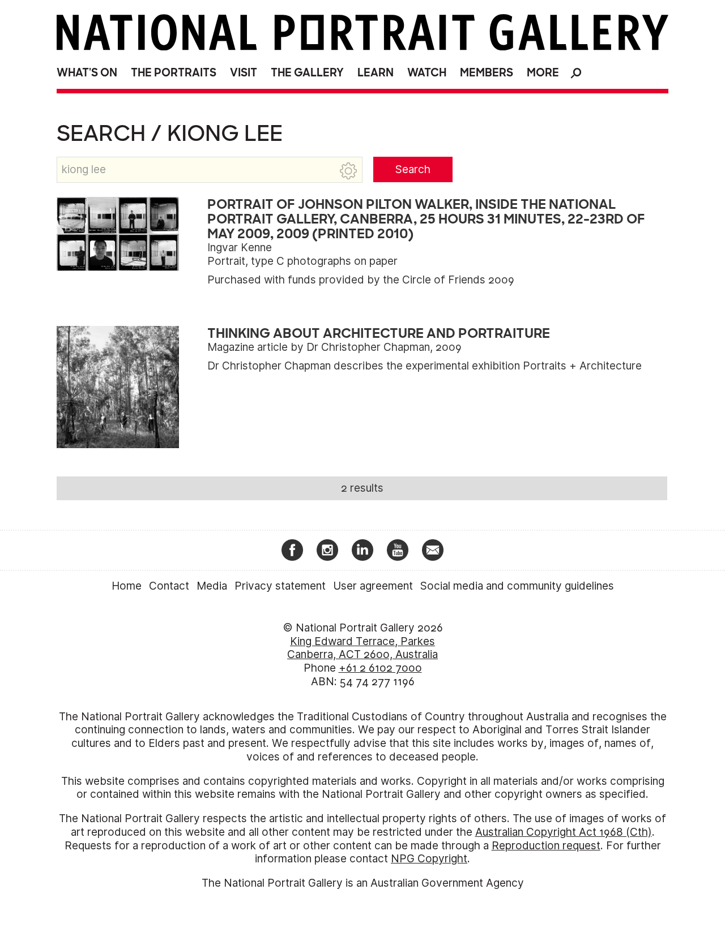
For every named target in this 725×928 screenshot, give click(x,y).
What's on (87, 73)
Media (212, 585)
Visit (243, 73)
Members (486, 73)
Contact (169, 585)
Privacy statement (280, 585)
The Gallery (307, 73)
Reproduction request (546, 845)
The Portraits (173, 73)
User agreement (373, 585)
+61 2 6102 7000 (380, 667)
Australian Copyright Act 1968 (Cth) (563, 832)
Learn (375, 73)
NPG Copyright (429, 858)
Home (127, 585)
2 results (362, 488)
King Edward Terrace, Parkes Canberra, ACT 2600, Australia (362, 648)
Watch (426, 73)
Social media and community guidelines (517, 585)
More (543, 73)
